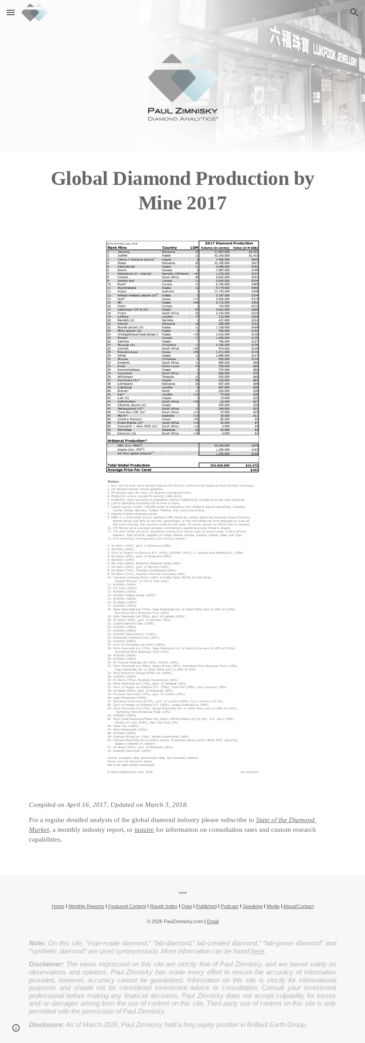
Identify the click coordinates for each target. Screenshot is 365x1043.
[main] (182, 190)
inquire (144, 829)
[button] (10, 12)
